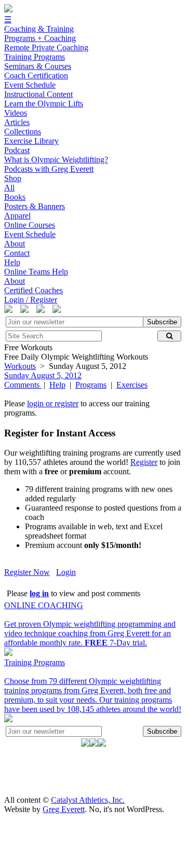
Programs (90, 384)
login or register (52, 403)
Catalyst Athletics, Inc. (88, 799)
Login (66, 572)
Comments (23, 384)
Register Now (27, 572)
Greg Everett (64, 809)
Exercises (132, 384)
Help (57, 384)
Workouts (20, 366)
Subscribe (162, 322)
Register (143, 462)
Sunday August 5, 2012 (43, 375)
